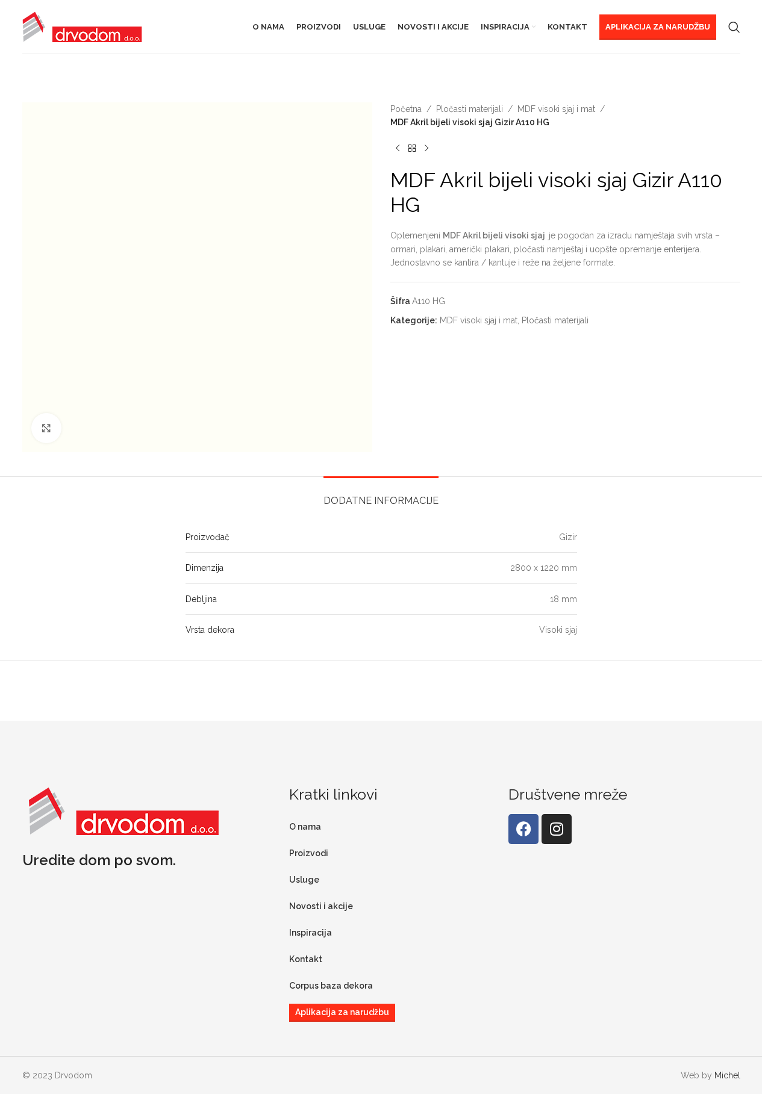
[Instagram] (557, 829)
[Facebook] (523, 829)
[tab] (381, 494)
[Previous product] (397, 148)
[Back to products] (412, 148)
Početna (406, 109)
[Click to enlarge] (46, 428)
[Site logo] (82, 26)
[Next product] (426, 148)
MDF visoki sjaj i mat (556, 109)
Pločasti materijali (469, 109)
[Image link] (123, 810)
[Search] (734, 27)
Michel (727, 1075)
